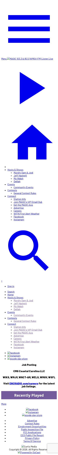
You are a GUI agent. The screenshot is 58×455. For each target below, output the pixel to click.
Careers (17, 210)
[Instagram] (13, 355)
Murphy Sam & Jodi (23, 172)
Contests (12, 190)
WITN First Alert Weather (26, 213)
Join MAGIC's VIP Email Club (28, 201)
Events (11, 184)
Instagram (19, 219)
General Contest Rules (25, 193)
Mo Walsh (18, 178)
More (3, 403)
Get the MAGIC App (23, 204)
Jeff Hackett (20, 175)
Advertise (19, 207)
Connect (11, 196)
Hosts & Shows (15, 169)
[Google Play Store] (17, 358)
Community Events (23, 187)
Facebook (19, 216)
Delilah (17, 181)
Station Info (20, 198)
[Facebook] (13, 352)
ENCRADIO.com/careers (23, 383)
